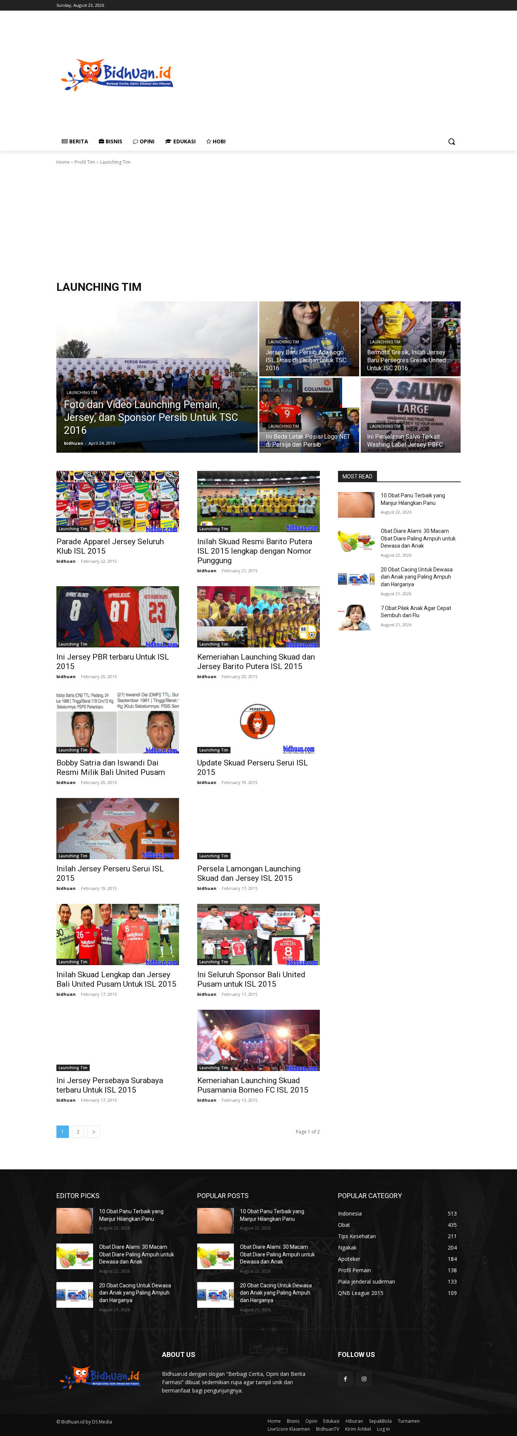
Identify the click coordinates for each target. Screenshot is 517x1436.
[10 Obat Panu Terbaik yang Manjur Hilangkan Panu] (356, 505)
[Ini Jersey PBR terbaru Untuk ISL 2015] (117, 616)
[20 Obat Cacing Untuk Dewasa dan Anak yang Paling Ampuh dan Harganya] (356, 579)
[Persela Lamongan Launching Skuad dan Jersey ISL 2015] (258, 828)
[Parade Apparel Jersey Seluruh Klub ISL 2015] (117, 501)
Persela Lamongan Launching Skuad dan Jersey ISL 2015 (249, 873)
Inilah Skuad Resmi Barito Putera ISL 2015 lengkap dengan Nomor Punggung (254, 551)
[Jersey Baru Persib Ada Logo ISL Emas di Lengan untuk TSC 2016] (309, 338)
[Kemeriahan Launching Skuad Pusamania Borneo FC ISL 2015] (258, 1040)
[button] (451, 141)
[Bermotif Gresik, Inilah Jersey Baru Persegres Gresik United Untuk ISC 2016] (411, 338)
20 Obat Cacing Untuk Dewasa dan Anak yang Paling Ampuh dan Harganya (417, 577)
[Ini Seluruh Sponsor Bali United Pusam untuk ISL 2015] (258, 934)
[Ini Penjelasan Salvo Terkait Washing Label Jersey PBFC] (411, 415)
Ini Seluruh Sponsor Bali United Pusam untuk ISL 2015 (251, 979)
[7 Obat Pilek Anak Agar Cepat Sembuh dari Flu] (356, 617)
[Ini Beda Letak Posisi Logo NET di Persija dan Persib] (309, 415)
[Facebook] (345, 1379)
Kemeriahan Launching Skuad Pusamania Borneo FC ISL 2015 (252, 1085)
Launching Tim (82, 393)
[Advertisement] (347, 74)
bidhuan (66, 561)
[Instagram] (364, 1379)
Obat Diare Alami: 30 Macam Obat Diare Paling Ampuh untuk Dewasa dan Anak (418, 538)
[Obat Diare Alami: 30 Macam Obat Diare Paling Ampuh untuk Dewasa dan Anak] (356, 540)
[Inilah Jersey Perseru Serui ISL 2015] (117, 828)
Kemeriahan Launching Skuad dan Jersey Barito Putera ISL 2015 (256, 661)
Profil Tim (85, 162)
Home (63, 162)
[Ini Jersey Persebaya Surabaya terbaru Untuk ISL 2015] (117, 1040)
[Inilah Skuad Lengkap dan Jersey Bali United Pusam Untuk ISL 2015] (117, 934)
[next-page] (93, 1132)
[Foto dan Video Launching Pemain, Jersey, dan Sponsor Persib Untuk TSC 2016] (157, 377)
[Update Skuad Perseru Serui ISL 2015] (258, 722)
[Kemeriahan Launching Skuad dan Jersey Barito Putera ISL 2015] (258, 616)
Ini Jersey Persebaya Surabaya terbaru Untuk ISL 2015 (109, 1085)
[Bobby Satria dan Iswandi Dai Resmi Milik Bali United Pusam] (117, 722)
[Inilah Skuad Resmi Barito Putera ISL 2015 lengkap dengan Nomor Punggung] (258, 501)
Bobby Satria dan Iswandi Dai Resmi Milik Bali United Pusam (110, 767)
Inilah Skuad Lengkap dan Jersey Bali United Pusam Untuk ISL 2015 (116, 979)
